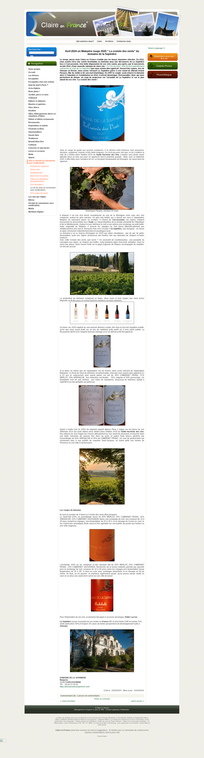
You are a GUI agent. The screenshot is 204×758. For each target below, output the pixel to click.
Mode (30, 154)
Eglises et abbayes (37, 101)
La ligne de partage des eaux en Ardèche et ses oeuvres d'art (79, 718)
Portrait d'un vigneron (39, 166)
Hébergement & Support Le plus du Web (89, 709)
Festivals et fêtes (36, 129)
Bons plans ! (34, 91)
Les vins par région (37, 197)
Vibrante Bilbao (104, 719)
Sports (31, 157)
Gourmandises (35, 132)
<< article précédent (67, 701)
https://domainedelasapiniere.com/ (75, 687)
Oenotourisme (36, 173)
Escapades (33, 79)
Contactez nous (124, 41)
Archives (109, 41)
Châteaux (32, 98)
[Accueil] (102, 37)
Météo (31, 208)
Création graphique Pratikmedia (117, 709)
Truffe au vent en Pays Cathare (109, 721)
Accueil (31, 72)
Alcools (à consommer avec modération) (41, 204)
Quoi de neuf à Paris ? (38, 85)
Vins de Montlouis (108, 718)
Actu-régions (34, 88)
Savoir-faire (33, 135)
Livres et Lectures (36, 151)
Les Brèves (33, 75)
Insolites (32, 110)
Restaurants (34, 122)
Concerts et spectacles (39, 148)
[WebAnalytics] (3, 742)
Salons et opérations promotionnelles (39, 180)
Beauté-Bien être (36, 141)
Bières (31, 200)
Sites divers (33, 107)
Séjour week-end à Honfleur (86, 721)
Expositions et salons (38, 125)
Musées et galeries (37, 104)
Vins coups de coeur (39, 193)
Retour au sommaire (102, 699)
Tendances (33, 138)
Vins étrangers (36, 184)
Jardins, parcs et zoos (38, 95)
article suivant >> (137, 701)
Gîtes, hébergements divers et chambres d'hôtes (42, 115)
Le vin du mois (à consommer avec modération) (43, 189)
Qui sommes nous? (85, 41)
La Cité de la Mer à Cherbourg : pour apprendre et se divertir (116, 723)
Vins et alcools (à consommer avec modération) (41, 162)
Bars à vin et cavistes (39, 176)
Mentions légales (36, 212)
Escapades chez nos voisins (41, 82)
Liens (99, 41)
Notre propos (34, 69)
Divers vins (35, 169)
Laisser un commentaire (88, 696)
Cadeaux (32, 145)
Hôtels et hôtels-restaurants (41, 119)
